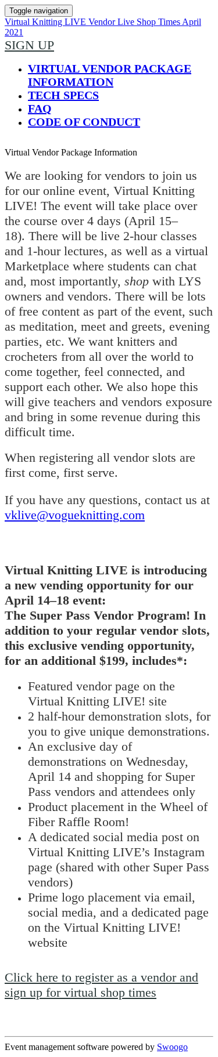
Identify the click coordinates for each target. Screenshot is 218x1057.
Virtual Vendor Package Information (109, 75)
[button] (29, 45)
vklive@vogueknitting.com (75, 515)
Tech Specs (63, 95)
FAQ (40, 108)
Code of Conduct (84, 121)
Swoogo (172, 1047)
